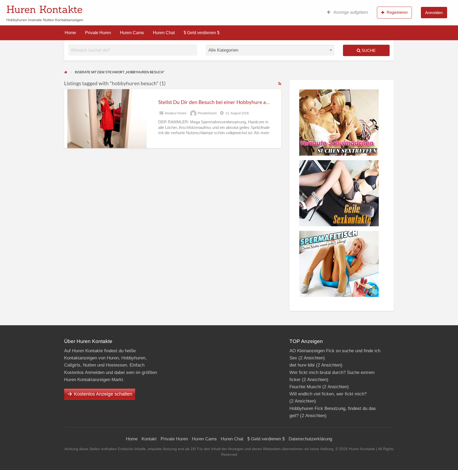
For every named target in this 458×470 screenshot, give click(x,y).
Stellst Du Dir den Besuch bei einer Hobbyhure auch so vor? (224, 102)
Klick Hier (267, 7)
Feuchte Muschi (305, 386)
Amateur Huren (176, 113)
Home (70, 32)
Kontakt (149, 438)
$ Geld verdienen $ (201, 32)
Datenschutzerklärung (310, 438)
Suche (368, 50)
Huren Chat (164, 32)
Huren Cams (132, 32)
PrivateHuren (207, 113)
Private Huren (98, 32)
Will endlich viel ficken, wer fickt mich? (328, 393)
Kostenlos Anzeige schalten (103, 394)
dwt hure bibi (302, 365)
